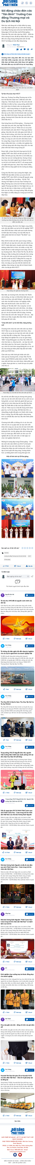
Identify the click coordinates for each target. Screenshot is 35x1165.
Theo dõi (30, 595)
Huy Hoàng (8, 645)
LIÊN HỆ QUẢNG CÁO (19, 1162)
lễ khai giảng (7, 559)
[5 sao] (32, 548)
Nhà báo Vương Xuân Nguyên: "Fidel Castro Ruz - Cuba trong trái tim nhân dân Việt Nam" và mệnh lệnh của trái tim (17, 922)
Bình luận (6, 572)
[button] (29, 639)
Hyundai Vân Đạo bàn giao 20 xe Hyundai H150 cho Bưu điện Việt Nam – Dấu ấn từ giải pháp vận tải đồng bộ (17, 1077)
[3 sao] (27, 548)
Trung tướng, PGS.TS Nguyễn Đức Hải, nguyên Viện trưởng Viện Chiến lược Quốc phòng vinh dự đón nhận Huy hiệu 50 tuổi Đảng (17, 755)
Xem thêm (17, 1121)
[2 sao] (25, 548)
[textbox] (17, 576)
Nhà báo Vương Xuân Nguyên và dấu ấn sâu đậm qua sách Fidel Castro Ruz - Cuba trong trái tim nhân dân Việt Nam (16, 867)
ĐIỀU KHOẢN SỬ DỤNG (11, 1161)
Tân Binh (6, 552)
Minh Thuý (16, 45)
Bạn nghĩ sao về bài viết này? (10, 548)
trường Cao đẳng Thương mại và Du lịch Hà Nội (15, 556)
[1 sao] (22, 548)
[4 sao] (30, 548)
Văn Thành (8, 1018)
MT (6, 968)
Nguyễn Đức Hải (9, 594)
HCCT (29, 556)
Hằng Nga (7, 913)
